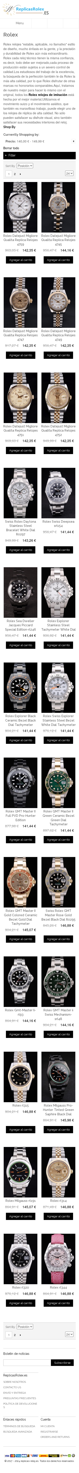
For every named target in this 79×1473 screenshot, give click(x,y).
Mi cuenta (48, 1426)
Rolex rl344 (58, 1287)
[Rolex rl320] (20, 1259)
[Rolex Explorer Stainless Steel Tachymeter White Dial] (58, 592)
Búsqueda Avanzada (17, 1431)
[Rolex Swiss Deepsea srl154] (58, 493)
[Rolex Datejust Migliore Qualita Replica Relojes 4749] (58, 302)
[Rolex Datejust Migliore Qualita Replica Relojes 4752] (58, 397)
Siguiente (20, 174)
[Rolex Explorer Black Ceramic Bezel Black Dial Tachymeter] (20, 687)
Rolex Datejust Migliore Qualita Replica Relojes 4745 (58, 240)
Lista (70, 166)
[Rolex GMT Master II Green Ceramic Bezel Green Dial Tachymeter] (58, 782)
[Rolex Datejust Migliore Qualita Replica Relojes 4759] (20, 207)
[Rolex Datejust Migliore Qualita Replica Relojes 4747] (20, 302)
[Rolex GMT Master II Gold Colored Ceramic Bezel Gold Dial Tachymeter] (20, 882)
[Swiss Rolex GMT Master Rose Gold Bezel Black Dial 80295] (58, 882)
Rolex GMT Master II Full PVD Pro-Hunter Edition (21, 816)
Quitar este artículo (73, 141)
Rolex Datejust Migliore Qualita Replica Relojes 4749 (58, 335)
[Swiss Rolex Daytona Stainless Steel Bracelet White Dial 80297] (20, 493)
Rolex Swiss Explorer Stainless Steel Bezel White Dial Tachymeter (58, 720)
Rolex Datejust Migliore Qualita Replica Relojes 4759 (20, 240)
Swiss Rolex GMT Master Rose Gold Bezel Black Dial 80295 (58, 915)
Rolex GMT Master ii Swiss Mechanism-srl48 (58, 1014)
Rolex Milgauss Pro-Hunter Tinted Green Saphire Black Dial (58, 1110)
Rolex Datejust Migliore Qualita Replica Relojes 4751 (20, 431)
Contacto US (12, 1387)
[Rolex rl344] (58, 1259)
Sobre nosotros (14, 1381)
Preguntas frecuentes (19, 1398)
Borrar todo (11, 148)
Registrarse (49, 1431)
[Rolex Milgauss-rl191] (20, 1172)
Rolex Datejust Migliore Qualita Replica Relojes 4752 (58, 431)
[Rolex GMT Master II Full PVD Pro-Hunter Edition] (20, 782)
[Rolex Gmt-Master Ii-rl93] (20, 981)
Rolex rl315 (21, 1105)
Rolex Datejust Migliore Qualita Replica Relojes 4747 (20, 335)
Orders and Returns (55, 1436)
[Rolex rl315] (20, 1076)
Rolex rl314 (58, 1200)
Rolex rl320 (20, 1287)
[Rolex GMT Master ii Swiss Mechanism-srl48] (58, 981)
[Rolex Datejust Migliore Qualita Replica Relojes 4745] (58, 207)
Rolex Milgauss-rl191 (20, 1200)
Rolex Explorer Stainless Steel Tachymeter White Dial (58, 625)
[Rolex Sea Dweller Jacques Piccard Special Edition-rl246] (20, 592)
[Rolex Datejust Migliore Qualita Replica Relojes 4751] (20, 397)
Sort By (10, 166)
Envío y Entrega (14, 1392)
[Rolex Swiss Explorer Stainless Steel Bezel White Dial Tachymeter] (58, 687)
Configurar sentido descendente (37, 166)
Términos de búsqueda (19, 1426)
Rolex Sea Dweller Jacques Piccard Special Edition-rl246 (20, 625)
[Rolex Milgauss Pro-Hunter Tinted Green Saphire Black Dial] (58, 1076)
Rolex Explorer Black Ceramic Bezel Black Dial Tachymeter (20, 720)
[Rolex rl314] (58, 1172)
